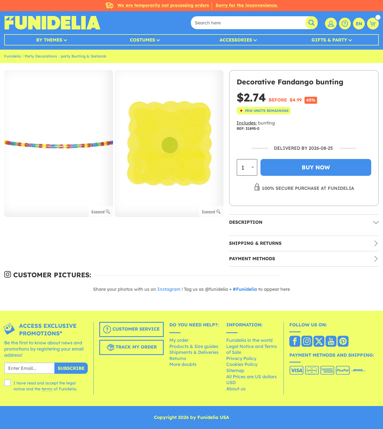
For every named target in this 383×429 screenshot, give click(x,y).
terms (46, 388)
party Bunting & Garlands (83, 56)
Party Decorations (41, 56)
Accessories (236, 40)
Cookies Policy (241, 364)
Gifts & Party (329, 40)
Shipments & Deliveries (194, 352)
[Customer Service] (345, 23)
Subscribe (71, 368)
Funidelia (12, 56)
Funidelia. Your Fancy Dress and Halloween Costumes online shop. (52, 22)
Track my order (135, 347)
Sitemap (235, 370)
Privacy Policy (241, 358)
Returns (177, 358)
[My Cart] (373, 23)
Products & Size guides (193, 346)
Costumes (142, 40)
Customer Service (135, 329)
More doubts (183, 364)
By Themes (49, 40)
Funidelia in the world (249, 340)
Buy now (316, 167)
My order (178, 340)
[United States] (294, 342)
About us (236, 388)
